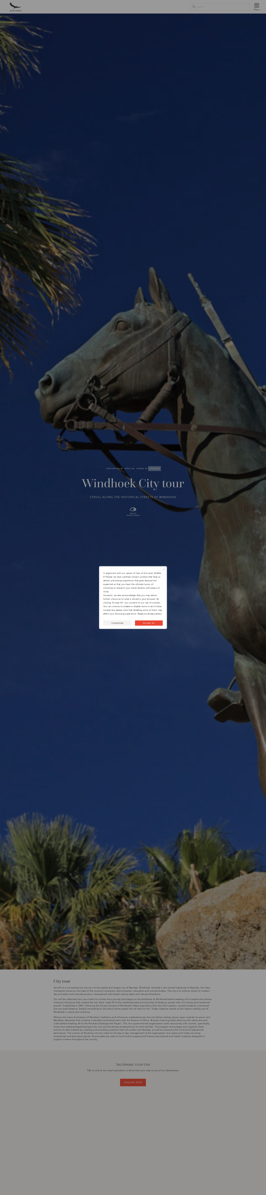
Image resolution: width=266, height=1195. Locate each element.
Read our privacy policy (150, 613)
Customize (117, 623)
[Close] (164, 569)
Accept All (149, 623)
